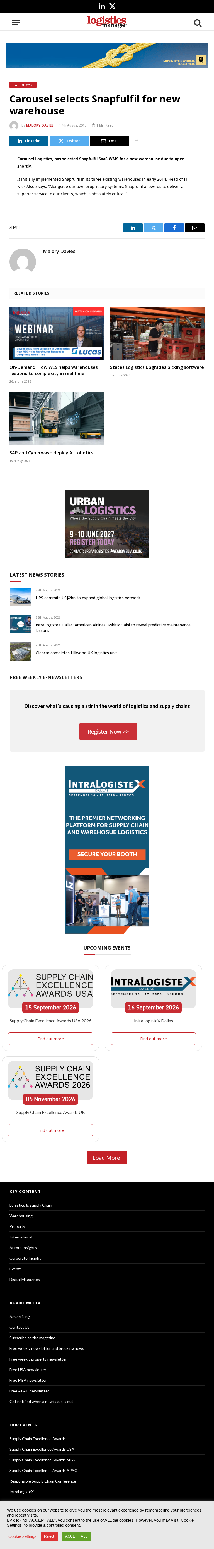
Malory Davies (40, 125)
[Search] (197, 22)
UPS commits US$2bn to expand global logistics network (88, 597)
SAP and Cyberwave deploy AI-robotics (51, 453)
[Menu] (16, 22)
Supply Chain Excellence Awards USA (41, 1449)
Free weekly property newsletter (38, 1359)
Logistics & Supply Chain (30, 1205)
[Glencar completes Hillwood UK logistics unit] (20, 651)
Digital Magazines (24, 1279)
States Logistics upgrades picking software (157, 367)
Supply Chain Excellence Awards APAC (43, 1470)
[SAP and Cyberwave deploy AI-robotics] (56, 418)
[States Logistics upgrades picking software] (157, 333)
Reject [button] (49, 1536)
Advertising (19, 1316)
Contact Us (19, 1327)
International (20, 1237)
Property (17, 1226)
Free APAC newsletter (29, 1390)
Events (15, 1268)
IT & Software (23, 85)
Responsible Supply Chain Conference (42, 1481)
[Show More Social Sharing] (136, 141)
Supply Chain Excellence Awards (37, 1438)
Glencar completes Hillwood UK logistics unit (76, 652)
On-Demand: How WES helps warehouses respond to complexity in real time (53, 370)
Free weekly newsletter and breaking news (46, 1348)
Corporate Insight (25, 1258)
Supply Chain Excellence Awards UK (50, 1112)
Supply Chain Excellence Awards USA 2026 (50, 1020)
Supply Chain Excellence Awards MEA (42, 1459)
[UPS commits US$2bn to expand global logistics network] (20, 597)
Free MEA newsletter (28, 1380)
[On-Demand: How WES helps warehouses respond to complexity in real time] (56, 333)
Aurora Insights (23, 1247)
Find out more (50, 1038)
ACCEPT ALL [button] (76, 1536)
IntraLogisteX (21, 1491)
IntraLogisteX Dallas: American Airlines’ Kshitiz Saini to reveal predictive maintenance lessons (113, 627)
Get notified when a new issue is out (41, 1401)
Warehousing (21, 1215)
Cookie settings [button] (22, 1536)
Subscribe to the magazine (32, 1337)
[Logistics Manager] (107, 22)
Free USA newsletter (27, 1369)
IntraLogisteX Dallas (153, 1020)
